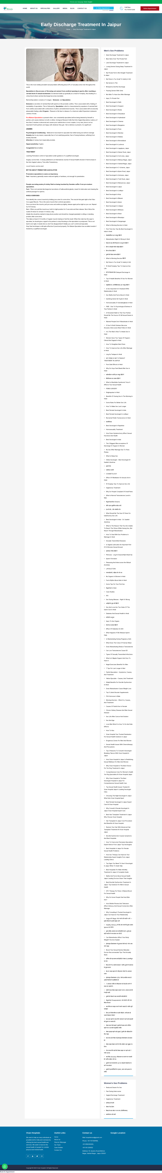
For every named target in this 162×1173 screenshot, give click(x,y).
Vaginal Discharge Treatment (115, 1095)
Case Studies (58, 1147)
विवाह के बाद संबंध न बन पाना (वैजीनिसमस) (117, 1110)
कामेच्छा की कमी (110, 1103)
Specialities (45, 8)
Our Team (57, 1145)
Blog (72, 8)
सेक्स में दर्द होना (110, 1107)
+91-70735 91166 (129, 9)
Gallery (56, 8)
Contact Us (82, 8)
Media (65, 8)
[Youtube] (32, 1156)
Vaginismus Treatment (113, 1099)
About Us (34, 8)
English (90, 2)
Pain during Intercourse (113, 1091)
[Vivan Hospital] (8, 8)
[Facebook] (28, 1156)
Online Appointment (149, 8)
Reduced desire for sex (114, 1087)
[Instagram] (42, 1156)
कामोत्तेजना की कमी (111, 1114)
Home (25, 8)
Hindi (85, 2)
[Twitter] (37, 1156)
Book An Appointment (7, 1172)
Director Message (60, 1142)
